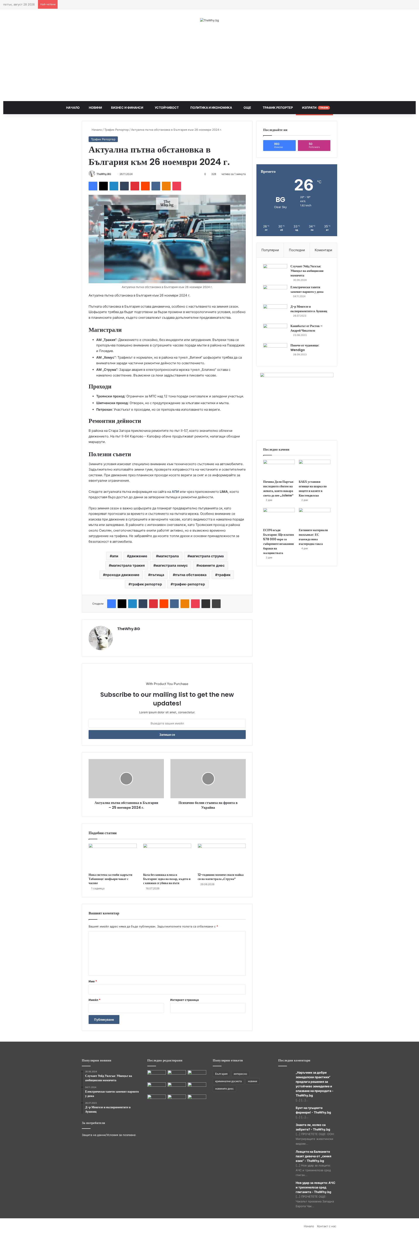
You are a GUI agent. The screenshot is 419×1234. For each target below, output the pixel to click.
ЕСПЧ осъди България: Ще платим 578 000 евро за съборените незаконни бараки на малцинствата (278, 541)
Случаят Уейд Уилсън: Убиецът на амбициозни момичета (306, 271)
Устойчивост (166, 107)
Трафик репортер (277, 107)
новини (252, 1081)
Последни (297, 250)
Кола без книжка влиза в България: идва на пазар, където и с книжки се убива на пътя (167, 879)
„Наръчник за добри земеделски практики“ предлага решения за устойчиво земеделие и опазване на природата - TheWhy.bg (314, 1084)
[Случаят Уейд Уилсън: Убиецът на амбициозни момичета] (275, 272)
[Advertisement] (209, 61)
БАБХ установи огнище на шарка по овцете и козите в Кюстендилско (313, 489)
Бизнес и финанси (126, 107)
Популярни (270, 250)
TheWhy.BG (103, 174)
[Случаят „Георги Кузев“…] (197, 1087)
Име (93, 981)
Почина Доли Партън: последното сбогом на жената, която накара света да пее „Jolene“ (278, 489)
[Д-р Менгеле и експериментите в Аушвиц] (275, 312)
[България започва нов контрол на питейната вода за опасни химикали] (197, 1100)
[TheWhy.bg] (209, 20)
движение (138, 556)
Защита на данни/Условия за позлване (109, 1135)
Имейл (94, 1000)
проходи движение (122, 575)
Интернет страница (184, 1000)
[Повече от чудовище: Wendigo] (275, 351)
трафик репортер (146, 584)
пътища (157, 575)
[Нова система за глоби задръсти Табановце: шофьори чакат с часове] (113, 857)
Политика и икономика (211, 107)
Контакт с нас (326, 1226)
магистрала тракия (128, 565)
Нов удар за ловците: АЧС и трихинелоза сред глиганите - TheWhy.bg (315, 1187)
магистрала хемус (172, 565)
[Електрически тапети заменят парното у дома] (275, 293)
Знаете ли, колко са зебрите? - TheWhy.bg (313, 1127)
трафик (223, 575)
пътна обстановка (190, 575)
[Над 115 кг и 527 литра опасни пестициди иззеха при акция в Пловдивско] (156, 1075)
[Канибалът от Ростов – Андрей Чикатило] (275, 332)
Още (247, 107)
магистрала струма (207, 556)
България (221, 1073)
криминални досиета (228, 1081)
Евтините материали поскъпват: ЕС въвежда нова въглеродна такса (313, 537)
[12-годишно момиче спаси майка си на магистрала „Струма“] (222, 857)
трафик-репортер (189, 584)
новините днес (212, 565)
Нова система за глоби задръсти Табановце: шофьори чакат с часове (110, 879)
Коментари (323, 250)
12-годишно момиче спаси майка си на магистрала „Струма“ (221, 877)
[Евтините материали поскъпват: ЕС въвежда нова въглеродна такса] (314, 517)
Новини (95, 107)
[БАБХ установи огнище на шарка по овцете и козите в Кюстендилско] (314, 469)
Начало (73, 107)
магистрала (168, 556)
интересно (240, 1073)
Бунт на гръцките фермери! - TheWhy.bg (313, 1110)
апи (115, 556)
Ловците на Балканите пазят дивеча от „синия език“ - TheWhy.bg (313, 1156)
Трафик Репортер (116, 129)
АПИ (175, 492)
